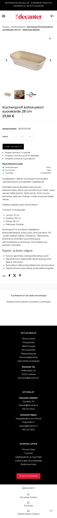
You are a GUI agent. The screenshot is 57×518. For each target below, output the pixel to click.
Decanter (28, 505)
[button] (28, 301)
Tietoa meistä (28, 338)
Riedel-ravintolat (28, 464)
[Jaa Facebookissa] (9, 276)
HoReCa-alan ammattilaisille (28, 460)
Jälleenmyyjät (28, 346)
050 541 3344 (28, 409)
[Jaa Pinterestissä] (20, 276)
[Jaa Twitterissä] (14, 276)
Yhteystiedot (28, 342)
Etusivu (6, 27)
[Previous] (7, 60)
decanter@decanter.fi (28, 378)
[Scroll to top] (51, 511)
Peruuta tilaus (28, 449)
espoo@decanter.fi (28, 426)
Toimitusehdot (28, 350)
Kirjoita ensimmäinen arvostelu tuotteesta (28, 301)
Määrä (5, 136)
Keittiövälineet (18, 27)
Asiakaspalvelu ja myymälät (28, 457)
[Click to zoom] (50, 38)
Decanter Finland (28, 497)
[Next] (50, 60)
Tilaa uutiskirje (28, 476)
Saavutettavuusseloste (28, 361)
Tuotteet (28, 453)
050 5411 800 (28, 429)
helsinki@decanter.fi (28, 405)
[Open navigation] (7, 16)
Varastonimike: (9, 129)
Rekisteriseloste (28, 353)
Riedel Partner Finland (28, 514)
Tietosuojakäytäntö (28, 357)
